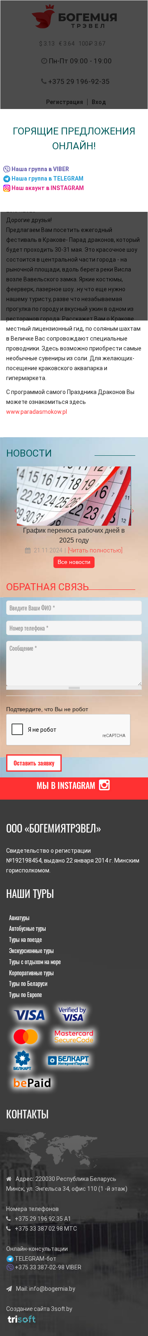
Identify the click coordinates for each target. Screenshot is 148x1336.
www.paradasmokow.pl (36, 411)
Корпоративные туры (31, 972)
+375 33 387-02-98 (40, 1267)
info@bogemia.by (52, 1288)
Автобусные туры (27, 928)
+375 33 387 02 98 (39, 1228)
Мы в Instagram (66, 785)
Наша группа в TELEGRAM (47, 178)
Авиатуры (19, 917)
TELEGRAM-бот (35, 1258)
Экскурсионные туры (31, 950)
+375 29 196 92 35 (39, 1218)
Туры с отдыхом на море (35, 961)
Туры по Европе (25, 994)
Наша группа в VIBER (40, 169)
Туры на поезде (25, 939)
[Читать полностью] (95, 550)
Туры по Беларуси (28, 983)
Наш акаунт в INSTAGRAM (48, 188)
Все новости (74, 562)
